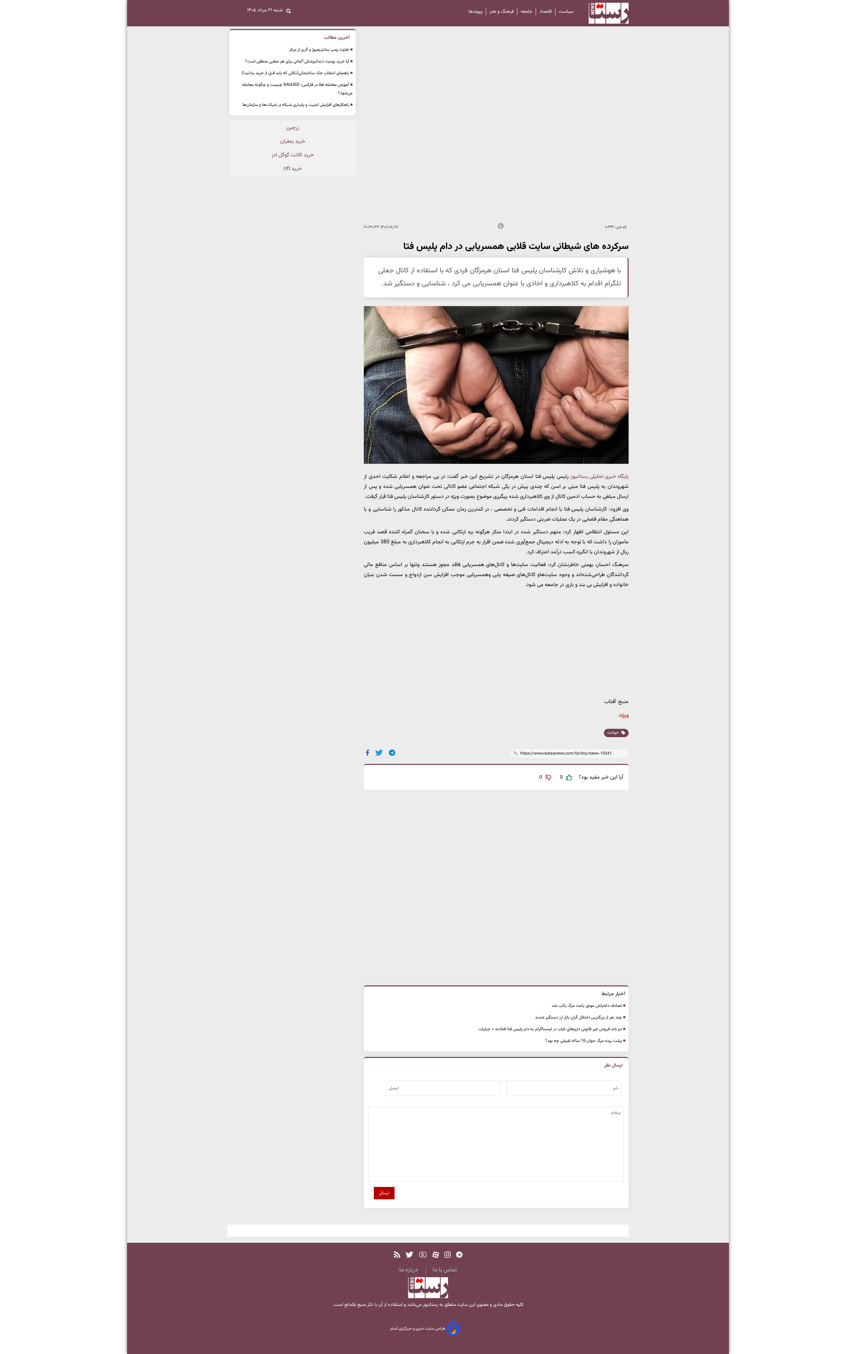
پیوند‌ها (475, 11)
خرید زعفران (292, 141)
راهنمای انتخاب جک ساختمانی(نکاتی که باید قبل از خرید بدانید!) (295, 73)
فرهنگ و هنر (502, 11)
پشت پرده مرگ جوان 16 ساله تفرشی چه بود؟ (583, 1041)
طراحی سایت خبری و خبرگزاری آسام (418, 1329)
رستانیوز (430, 1305)
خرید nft (293, 169)
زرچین (292, 128)
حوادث (613, 732)
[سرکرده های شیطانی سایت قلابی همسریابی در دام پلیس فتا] (392, 753)
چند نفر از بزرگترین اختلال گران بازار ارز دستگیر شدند (578, 1017)
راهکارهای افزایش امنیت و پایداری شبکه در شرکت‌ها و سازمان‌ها (295, 105)
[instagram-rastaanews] (447, 1255)
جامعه (526, 11)
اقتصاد (545, 11)
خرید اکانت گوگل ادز (293, 155)
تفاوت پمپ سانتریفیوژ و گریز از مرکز (319, 49)
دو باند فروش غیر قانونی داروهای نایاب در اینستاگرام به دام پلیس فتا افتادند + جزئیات (550, 1029)
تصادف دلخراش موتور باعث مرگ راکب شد (587, 1005)
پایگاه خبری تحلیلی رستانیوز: (599, 476)
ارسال (384, 1193)
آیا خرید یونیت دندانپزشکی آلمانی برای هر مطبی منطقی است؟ (297, 61)
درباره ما (408, 1270)
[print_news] (501, 227)
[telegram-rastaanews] (459, 1255)
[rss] (397, 1255)
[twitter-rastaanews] (409, 1255)
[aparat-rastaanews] (435, 1255)
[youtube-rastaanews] (423, 1255)
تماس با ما (445, 1270)
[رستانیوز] (603, 13)
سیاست (566, 11)
